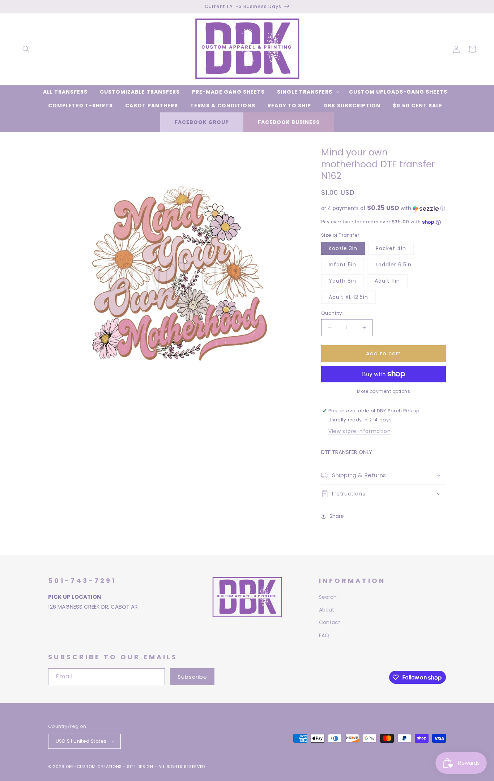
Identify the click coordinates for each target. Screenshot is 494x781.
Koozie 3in (343, 248)
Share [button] (336, 516)
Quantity (331, 313)
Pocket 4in (391, 248)
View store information (359, 431)
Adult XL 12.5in (348, 297)
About (326, 609)
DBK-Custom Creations (94, 766)
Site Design (140, 766)
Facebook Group (202, 122)
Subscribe (192, 677)
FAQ (324, 635)
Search (328, 597)
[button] (26, 49)
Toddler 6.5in (393, 264)
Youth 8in (342, 280)
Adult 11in (387, 280)
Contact (329, 622)
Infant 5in (342, 264)
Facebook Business (289, 122)
